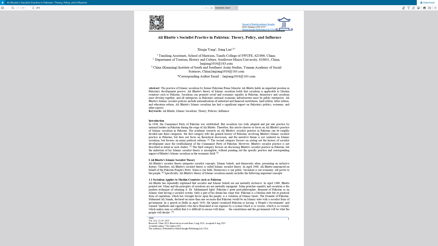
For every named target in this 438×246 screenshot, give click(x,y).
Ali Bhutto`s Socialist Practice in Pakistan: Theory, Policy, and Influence (47, 2)
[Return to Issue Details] (2, 2)
